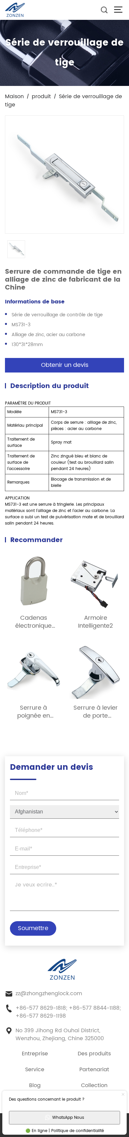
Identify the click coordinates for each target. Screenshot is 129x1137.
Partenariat (94, 1069)
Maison (14, 96)
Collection (94, 1085)
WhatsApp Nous (68, 1118)
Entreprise (35, 1053)
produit (41, 96)
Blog (35, 1085)
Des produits (94, 1053)
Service (34, 1069)
